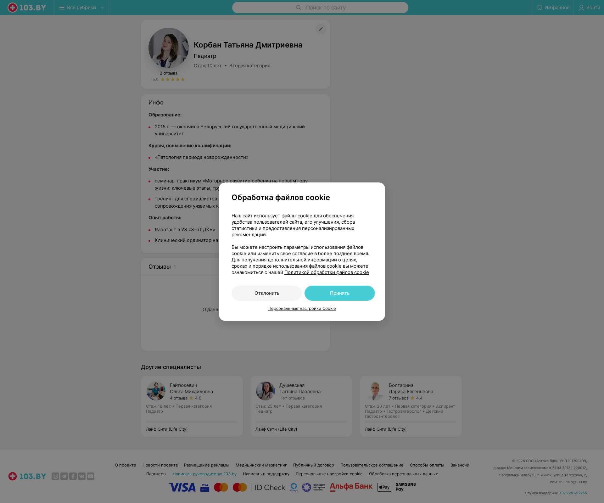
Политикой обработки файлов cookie (326, 272)
